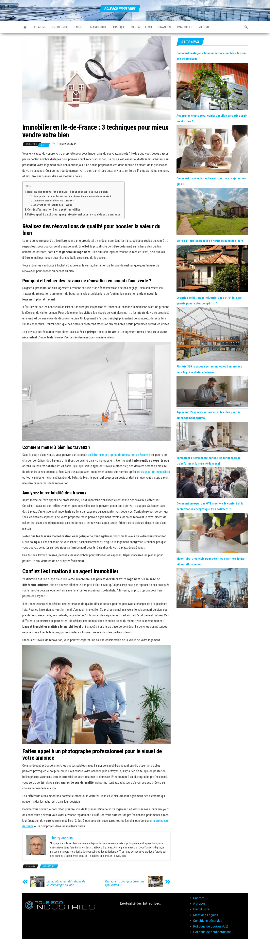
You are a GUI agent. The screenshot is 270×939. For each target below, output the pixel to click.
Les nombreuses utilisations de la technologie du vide (65, 883)
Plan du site (201, 909)
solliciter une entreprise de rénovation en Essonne (119, 455)
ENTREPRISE (60, 27)
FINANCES (164, 27)
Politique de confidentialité (212, 932)
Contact (199, 898)
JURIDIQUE (118, 27)
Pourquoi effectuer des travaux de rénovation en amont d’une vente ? (72, 196)
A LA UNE (40, 27)
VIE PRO (203, 27)
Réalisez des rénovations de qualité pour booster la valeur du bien (67, 192)
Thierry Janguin (66, 143)
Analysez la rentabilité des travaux (52, 204)
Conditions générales (207, 921)
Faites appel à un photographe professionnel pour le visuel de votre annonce (73, 214)
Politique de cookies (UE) (210, 926)
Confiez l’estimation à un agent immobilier (53, 209)
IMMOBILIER (185, 27)
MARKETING (98, 27)
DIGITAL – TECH (141, 27)
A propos (199, 903)
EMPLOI (79, 27)
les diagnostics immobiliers (153, 472)
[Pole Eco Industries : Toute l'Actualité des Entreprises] (25, 27)
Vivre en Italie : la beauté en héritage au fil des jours (210, 241)
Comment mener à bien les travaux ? (53, 200)
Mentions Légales (205, 915)
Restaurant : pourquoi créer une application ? (124, 883)
